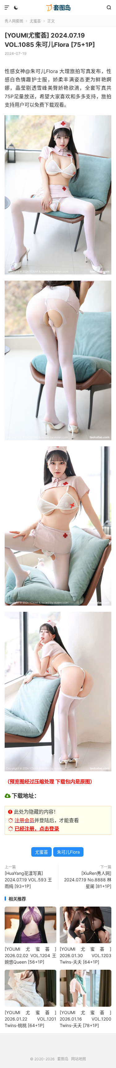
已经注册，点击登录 (37, 829)
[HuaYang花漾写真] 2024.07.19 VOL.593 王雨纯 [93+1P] (28, 880)
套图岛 (58, 7)
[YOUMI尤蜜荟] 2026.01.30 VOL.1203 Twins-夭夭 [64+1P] (85, 955)
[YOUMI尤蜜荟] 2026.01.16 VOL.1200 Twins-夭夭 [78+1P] (85, 1019)
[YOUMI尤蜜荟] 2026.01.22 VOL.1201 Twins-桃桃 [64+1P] (30, 1019)
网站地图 (78, 1059)
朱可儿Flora (68, 852)
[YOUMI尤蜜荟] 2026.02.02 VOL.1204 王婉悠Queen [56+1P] (30, 955)
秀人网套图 (14, 21)
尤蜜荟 (35, 21)
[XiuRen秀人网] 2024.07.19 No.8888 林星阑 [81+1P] (87, 880)
